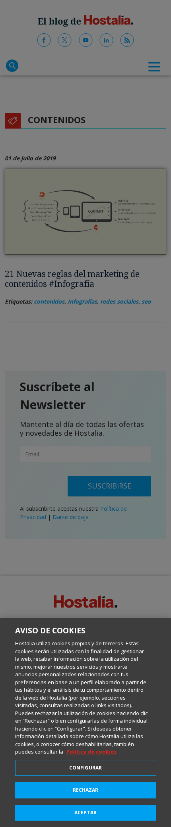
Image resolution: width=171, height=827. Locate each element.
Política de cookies (91, 751)
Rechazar (86, 790)
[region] (85, 722)
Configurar (85, 767)
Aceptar (85, 812)
